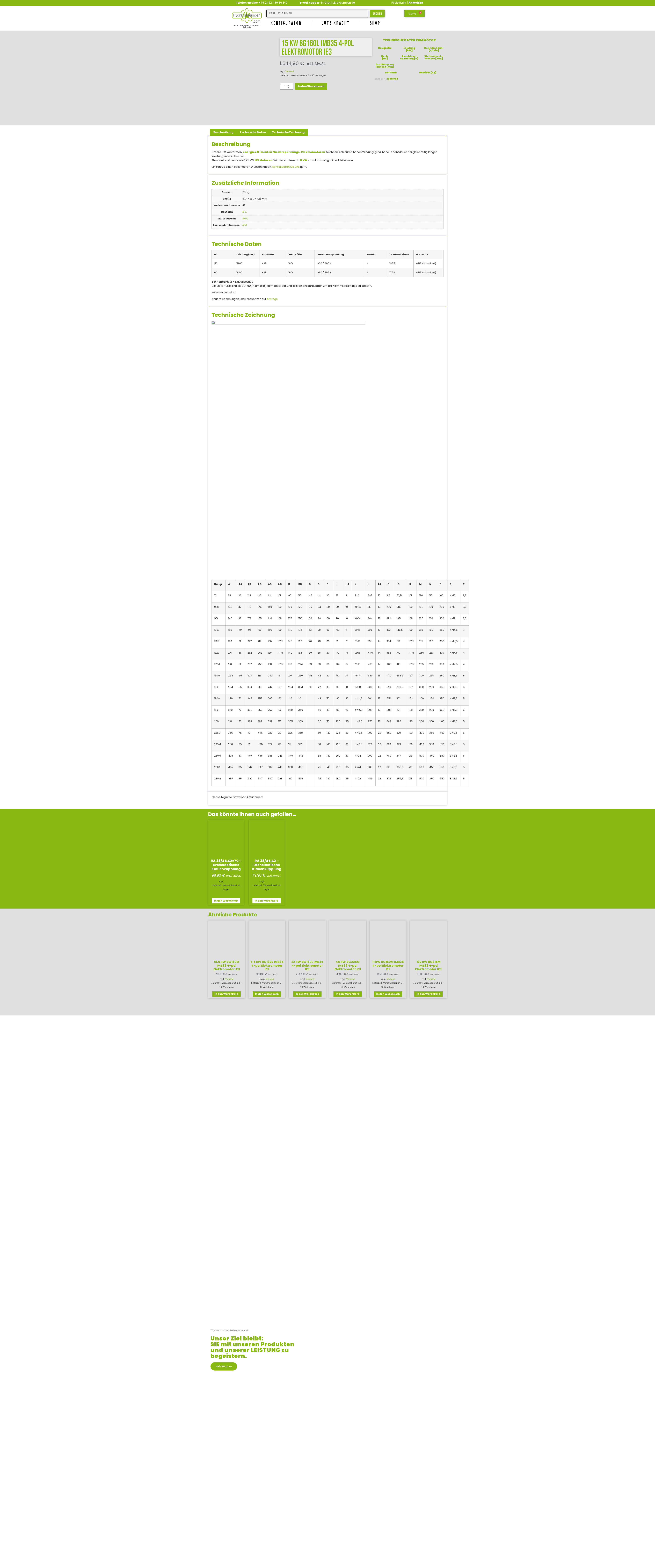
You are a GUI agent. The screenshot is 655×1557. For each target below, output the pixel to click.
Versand (289, 71)
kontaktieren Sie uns (285, 167)
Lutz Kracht (336, 23)
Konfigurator (286, 23)
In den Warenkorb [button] (226, 900)
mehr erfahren (224, 1366)
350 (244, 225)
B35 (244, 212)
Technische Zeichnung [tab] (288, 132)
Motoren (392, 78)
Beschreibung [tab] (223, 132)
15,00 (245, 218)
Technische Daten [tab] (253, 132)
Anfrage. (272, 299)
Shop (375, 23)
